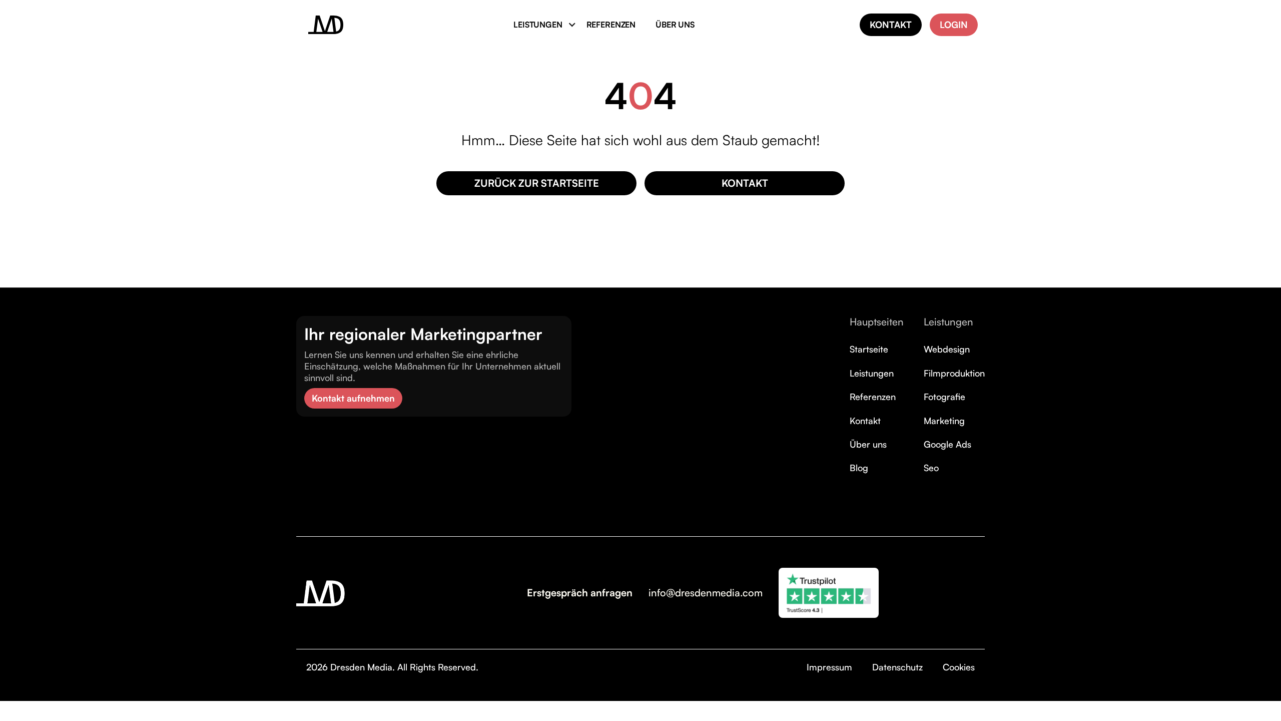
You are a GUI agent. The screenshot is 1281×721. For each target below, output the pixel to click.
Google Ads (947, 444)
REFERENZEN (610, 25)
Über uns (868, 444)
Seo (931, 467)
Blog (859, 467)
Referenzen (873, 396)
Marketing (944, 420)
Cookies (959, 666)
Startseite (869, 348)
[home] (325, 25)
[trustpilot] (829, 593)
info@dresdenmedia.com (706, 592)
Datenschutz (897, 666)
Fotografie (944, 396)
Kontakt (865, 420)
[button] (539, 25)
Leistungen (872, 373)
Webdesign (947, 348)
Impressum (829, 666)
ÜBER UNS (675, 25)
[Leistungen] (539, 25)
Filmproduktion (954, 373)
